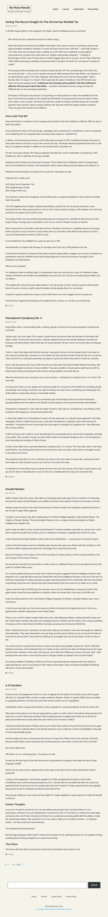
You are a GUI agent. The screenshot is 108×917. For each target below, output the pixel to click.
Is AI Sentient (13, 685)
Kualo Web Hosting (63, 909)
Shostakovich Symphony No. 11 (23, 318)
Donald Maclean (14, 489)
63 (14, 864)
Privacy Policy (93, 9)
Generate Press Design (46, 909)
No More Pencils (19, 7)
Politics (11, 672)
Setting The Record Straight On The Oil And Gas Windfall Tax (41, 22)
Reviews (11, 476)
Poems (55, 9)
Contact (66, 9)
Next (20, 864)
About (34, 896)
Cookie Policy (78, 9)
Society (11, 305)
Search (11, 880)
